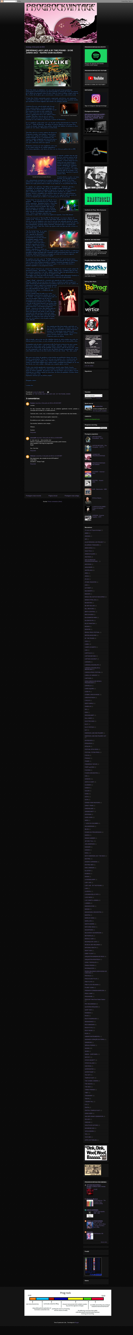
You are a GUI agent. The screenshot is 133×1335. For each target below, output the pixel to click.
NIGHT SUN (88, 950)
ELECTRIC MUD (89, 721)
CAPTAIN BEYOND (90, 656)
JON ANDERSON (90, 844)
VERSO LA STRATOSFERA (95, 1221)
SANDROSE (88, 1042)
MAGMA (87, 909)
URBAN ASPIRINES (92, 1210)
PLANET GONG (89, 987)
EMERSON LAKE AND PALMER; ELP (95, 736)
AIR (86, 539)
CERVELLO (88, 685)
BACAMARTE (89, 591)
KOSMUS (87, 873)
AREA (86, 573)
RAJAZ (87, 1015)
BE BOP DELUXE (90, 605)
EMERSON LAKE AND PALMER (94, 733)
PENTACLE (88, 975)
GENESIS (87, 779)
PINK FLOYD (88, 981)
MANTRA (87, 915)
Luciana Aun (99, 406)
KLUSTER (88, 870)
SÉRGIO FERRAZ (90, 1045)
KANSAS (87, 850)
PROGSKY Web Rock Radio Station (95, 999)
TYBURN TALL (89, 1101)
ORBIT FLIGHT (89, 953)
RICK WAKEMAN (89, 1024)
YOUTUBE (88, 1137)
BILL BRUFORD (89, 608)
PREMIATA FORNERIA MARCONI (94, 990)
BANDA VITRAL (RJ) (90, 600)
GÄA (86, 776)
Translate (98, 398)
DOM (86, 712)
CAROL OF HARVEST (91, 675)
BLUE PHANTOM (90, 623)
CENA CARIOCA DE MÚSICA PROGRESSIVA (93, 681)
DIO (86, 709)
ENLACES (90, 1232)
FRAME (87, 761)
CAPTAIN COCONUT (91, 659)
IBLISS (87, 829)
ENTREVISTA (89, 740)
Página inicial (52, 496)
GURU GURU (89, 817)
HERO (86, 820)
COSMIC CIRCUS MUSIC (92, 694)
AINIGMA (87, 536)
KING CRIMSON (89, 867)
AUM (86, 585)
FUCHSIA (87, 770)
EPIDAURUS (88, 743)
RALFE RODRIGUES (91, 1018)
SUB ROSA (88, 1066)
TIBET (86, 1092)
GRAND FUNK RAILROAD (92, 802)
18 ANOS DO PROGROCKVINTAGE (98, 455)
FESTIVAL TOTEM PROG (92, 752)
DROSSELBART (89, 715)
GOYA (86, 799)
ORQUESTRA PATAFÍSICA (92, 959)
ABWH (86, 533)
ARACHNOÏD (88, 567)
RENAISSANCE (89, 1021)
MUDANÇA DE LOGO (91, 941)
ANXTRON (88, 557)
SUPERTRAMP (89, 1072)
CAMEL (87, 644)
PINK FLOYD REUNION (91, 984)
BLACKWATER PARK (91, 617)
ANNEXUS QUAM (90, 554)
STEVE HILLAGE (90, 1063)
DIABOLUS (88, 706)
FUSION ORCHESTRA (91, 773)
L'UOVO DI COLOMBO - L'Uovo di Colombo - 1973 (99, 508)
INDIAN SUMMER (90, 838)
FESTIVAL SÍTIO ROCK (91, 749)
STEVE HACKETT (90, 1060)
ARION (87, 576)
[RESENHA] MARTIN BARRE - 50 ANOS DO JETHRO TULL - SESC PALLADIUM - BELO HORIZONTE (95, 117)
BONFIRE (87, 629)
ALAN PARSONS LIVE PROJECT (94, 542)
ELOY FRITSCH (89, 727)
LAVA (86, 888)
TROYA (87, 1098)
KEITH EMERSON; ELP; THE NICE (95, 856)
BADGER (87, 594)
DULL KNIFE (88, 718)
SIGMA (87, 1051)
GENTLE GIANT (89, 782)
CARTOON (88, 678)
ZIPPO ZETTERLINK (91, 1140)
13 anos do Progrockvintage (93, 530)
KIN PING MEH (89, 864)
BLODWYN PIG (89, 620)
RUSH (86, 1033)
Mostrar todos (104, 1242)
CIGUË (95, 1189)
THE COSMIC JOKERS (91, 1081)
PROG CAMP (88, 993)
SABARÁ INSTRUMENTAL (92, 1036)
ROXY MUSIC (89, 1030)
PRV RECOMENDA (90, 1004)
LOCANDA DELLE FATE (92, 894)
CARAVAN (88, 662)
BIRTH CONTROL (90, 611)
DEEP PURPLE (89, 703)
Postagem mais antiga (72, 496)
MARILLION (88, 921)
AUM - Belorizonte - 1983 (99, 489)
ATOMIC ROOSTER (90, 582)
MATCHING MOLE (90, 927)
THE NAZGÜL (89, 1084)
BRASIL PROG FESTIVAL (92, 632)
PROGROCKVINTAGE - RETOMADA (99, 463)
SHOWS (68, 394)
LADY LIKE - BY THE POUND (57, 394)
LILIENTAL (88, 891)
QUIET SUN (88, 1010)
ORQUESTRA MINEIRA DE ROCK (94, 956)
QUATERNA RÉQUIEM (91, 1007)
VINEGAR (87, 1122)
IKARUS (87, 835)
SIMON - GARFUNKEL (91, 1054)
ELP (86, 730)
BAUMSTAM (88, 602)
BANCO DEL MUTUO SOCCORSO (95, 597)
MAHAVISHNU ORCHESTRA (93, 912)
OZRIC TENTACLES (90, 962)
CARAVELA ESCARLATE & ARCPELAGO (92, 668)
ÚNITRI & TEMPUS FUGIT (92, 1110)
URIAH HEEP (88, 1113)
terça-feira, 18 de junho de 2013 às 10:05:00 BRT (49, 437)
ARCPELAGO (89, 570)
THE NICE (88, 1087)
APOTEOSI (88, 564)
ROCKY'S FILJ (89, 1027)
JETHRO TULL (89, 841)
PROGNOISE (88, 996)
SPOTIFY (87, 1057)
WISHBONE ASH (89, 1128)
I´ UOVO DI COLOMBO (91, 823)
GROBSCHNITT (89, 811)
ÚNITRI (87, 1107)
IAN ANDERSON (89, 826)
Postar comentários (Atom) (55, 501)
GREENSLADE (89, 808)
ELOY (86, 724)
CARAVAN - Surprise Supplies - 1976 (98, 516)
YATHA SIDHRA (89, 1131)
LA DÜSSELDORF (90, 879)
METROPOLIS (89, 935)
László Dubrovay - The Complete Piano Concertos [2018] (99, 1202)
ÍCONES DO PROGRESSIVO (93, 832)
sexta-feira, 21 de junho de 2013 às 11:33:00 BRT (49, 456)
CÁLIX (86, 641)
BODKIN (87, 626)
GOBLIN (87, 787)
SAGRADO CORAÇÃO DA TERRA (94, 1039)
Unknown (33, 456)
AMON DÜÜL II (89, 548)
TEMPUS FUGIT (89, 1078)
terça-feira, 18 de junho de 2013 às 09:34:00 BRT (48, 403)
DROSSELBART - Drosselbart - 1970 (97, 437)
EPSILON (87, 746)
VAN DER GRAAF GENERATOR (94, 1116)
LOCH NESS (88, 897)
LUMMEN (87, 903)
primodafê (33, 437)
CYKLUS (87, 700)
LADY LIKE (45, 394)
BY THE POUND (37, 394)
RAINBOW (88, 1013)
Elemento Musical (92, 1199)
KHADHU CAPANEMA (91, 861)
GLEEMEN (88, 785)
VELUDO (87, 1119)
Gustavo (32, 403)
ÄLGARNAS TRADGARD (92, 545)
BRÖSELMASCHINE (90, 635)
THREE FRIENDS (90, 1089)
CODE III (87, 691)
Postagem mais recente (33, 496)
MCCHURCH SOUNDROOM (93, 932)
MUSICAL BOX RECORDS (92, 944)
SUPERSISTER (89, 1069)
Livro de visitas (89, 365)
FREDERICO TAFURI (91, 764)
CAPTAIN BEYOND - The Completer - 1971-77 (99, 446)
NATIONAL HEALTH (90, 947)
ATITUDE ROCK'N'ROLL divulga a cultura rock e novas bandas (96, 1186)
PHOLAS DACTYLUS (91, 978)
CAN (86, 650)
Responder (33, 432)
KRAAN (87, 876)
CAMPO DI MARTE (90, 647)
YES (86, 1134)
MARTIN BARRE (89, 924)
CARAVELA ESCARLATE (92, 665)
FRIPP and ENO (89, 767)
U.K (86, 1104)
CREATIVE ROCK (90, 697)
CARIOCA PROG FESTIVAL (93, 672)
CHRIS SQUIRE (89, 688)
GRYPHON (88, 814)
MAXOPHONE (89, 930)
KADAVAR (87, 847)
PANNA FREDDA (89, 965)
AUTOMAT (88, 588)
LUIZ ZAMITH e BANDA (91, 900)
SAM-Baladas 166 (98, 1233)
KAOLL (87, 853)
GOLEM (87, 790)
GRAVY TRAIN (89, 805)
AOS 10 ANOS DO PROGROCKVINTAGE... (92, 560)
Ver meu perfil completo (100, 411)
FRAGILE (87, 758)
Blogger (77, 1322)
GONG (87, 793)
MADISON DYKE (89, 906)
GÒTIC (87, 796)
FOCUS (87, 755)
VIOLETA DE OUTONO (91, 1125)
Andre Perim (88, 551)
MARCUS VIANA (89, 918)
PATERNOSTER (89, 968)
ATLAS (87, 579)
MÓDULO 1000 (89, 938)
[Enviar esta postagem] (48, 392)
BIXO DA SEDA (89, 614)
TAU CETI (87, 1075)
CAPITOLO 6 (88, 653)
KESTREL (87, 859)
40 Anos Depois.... (97, 498)
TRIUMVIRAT (88, 1095)
